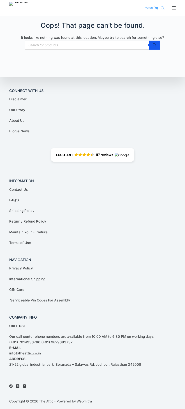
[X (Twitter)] (17, 386)
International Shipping (27, 279)
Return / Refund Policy (27, 221)
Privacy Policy (21, 268)
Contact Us (18, 189)
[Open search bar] (162, 8)
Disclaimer (18, 99)
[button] (92, 155)
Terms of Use (20, 243)
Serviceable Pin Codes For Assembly (39, 300)
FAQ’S (14, 200)
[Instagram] (24, 386)
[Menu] (174, 8)
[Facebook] (11, 386)
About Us (16, 120)
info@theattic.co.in (25, 353)
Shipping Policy (22, 211)
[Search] (154, 45)
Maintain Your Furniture (28, 232)
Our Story (17, 110)
